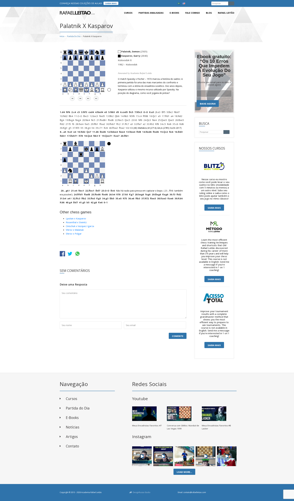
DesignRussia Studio (141, 492)
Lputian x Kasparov (76, 218)
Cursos (128, 12)
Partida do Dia (73, 36)
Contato (72, 446)
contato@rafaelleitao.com (194, 492)
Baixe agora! (208, 103)
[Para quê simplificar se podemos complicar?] (205, 456)
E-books (174, 12)
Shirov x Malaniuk (75, 229)
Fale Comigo (192, 12)
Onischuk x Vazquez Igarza (80, 226)
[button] (72, 98)
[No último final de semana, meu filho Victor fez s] (227, 456)
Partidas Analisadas (151, 12)
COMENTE (177, 336)
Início (62, 36)
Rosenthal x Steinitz (76, 222)
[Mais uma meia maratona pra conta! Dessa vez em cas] (184, 456)
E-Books (72, 417)
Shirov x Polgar (74, 233)
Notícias (72, 427)
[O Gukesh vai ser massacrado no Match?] (163, 456)
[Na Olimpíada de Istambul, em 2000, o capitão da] (142, 456)
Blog (209, 12)
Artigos (72, 436)
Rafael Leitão (226, 12)
